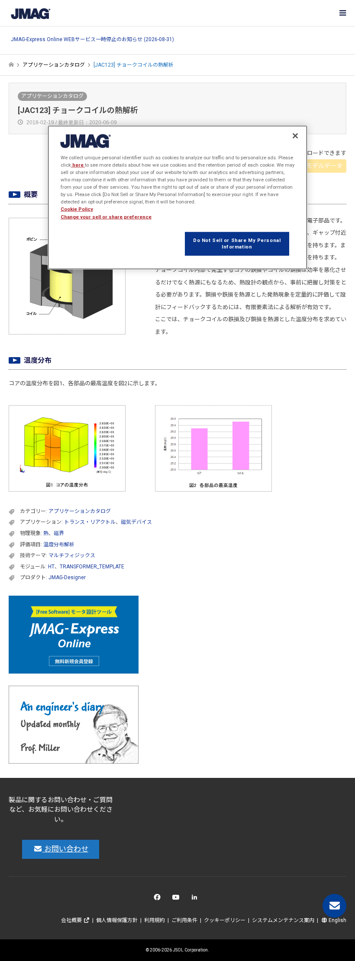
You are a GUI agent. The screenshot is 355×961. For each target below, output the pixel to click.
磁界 (59, 533)
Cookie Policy (77, 209)
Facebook (158, 899)
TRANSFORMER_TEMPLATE (92, 567)
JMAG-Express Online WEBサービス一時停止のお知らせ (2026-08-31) (92, 39)
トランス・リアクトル (90, 522)
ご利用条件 (184, 920)
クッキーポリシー (224, 920)
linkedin (196, 899)
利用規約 (154, 920)
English (336, 920)
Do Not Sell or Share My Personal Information (237, 243)
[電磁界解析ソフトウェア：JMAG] (30, 13)
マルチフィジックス (71, 555)
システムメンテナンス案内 (283, 920)
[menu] (342, 13)
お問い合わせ (65, 849)
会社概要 (72, 920)
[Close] (295, 135)
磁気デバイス (136, 522)
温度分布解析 (58, 545)
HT (51, 567)
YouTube (177, 899)
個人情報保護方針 (117, 920)
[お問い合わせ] (334, 906)
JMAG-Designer (67, 577)
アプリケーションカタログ (52, 96)
